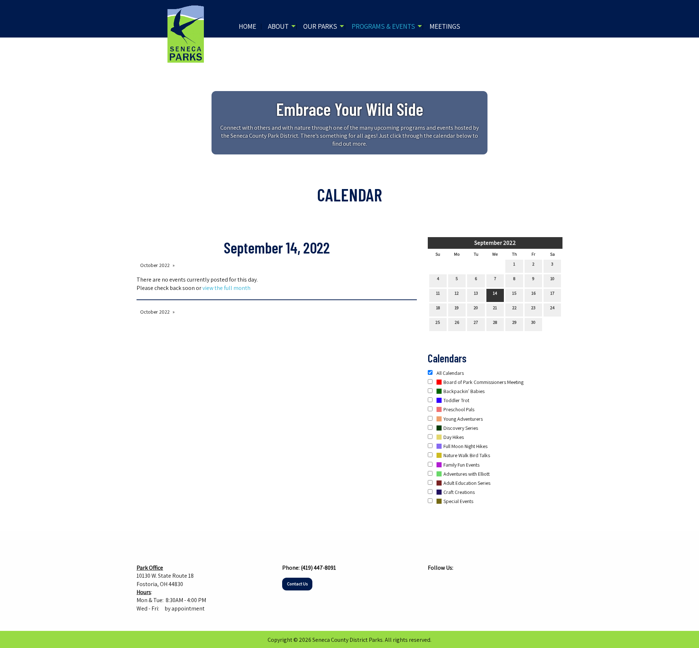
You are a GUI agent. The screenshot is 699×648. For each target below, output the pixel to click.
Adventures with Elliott (466, 474)
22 (514, 307)
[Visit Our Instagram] (445, 582)
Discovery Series (460, 428)
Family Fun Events (461, 465)
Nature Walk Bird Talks (466, 455)
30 (533, 322)
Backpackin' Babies (464, 391)
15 (514, 293)
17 (552, 293)
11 (438, 293)
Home (247, 26)
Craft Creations (459, 492)
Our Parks (320, 26)
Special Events (458, 501)
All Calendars (449, 373)
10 (552, 278)
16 (534, 293)
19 (457, 307)
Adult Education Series (466, 483)
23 (533, 307)
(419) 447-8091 (318, 568)
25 (437, 322)
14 (495, 293)
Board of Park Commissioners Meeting (483, 382)
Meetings (445, 26)
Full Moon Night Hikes (465, 446)
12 (457, 293)
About (278, 26)
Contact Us (297, 583)
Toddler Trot (456, 400)
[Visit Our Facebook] (433, 582)
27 (476, 322)
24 (552, 307)
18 (438, 307)
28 (495, 322)
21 (495, 307)
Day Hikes (453, 437)
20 (476, 307)
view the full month (226, 288)
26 (457, 322)
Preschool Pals (458, 409)
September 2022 (495, 243)
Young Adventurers (463, 419)
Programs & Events (383, 26)
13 (476, 293)
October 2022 (155, 265)
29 (514, 322)
